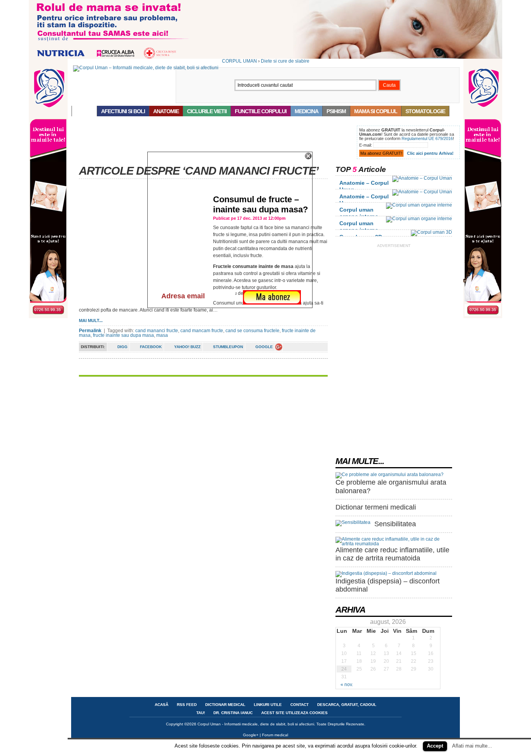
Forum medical (275, 735)
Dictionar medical (225, 704)
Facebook (151, 347)
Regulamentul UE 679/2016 (427, 138)
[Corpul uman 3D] (431, 232)
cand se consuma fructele (252, 330)
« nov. (347, 684)
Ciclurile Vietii (207, 111)
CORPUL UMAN (239, 61)
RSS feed (187, 704)
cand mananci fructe (156, 330)
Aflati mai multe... (472, 746)
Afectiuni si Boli (123, 111)
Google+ (251, 735)
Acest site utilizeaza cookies (294, 713)
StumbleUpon (228, 347)
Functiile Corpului (260, 111)
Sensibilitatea (395, 524)
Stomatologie (425, 111)
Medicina (306, 111)
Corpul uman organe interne (358, 213)
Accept (435, 746)
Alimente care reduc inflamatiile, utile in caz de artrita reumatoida (392, 554)
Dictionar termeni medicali (375, 507)
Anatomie (166, 111)
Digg (122, 347)
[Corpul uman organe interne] (419, 205)
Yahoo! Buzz (187, 347)
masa (162, 335)
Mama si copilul (375, 111)
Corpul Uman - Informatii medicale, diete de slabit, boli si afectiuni (255, 724)
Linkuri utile (268, 704)
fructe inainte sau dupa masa (123, 335)
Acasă (84, 111)
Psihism (336, 111)
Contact (299, 704)
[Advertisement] (212, 143)
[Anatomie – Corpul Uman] (422, 178)
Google (264, 347)
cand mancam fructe (201, 330)
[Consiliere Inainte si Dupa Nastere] (265, 57)
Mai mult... (91, 320)
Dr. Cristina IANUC (233, 713)
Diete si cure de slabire (285, 61)
